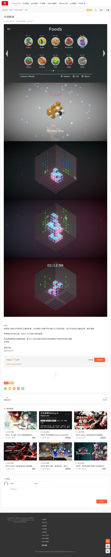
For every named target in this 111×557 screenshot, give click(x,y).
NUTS (105, 400)
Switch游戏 (15, 3)
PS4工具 (82, 3)
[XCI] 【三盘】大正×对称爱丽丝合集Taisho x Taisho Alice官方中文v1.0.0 (20, 435)
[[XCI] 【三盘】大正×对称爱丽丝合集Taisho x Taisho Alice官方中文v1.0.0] (20, 420)
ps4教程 (73, 3)
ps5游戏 (34, 3)
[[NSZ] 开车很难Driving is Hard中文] (55, 420)
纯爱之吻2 (7, 400)
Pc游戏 (42, 3)
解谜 (11, 383)
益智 (6, 383)
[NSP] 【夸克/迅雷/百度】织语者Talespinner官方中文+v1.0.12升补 (90, 466)
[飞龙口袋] (5, 3)
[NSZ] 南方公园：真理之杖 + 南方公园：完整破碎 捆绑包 (55, 466)
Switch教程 (52, 3)
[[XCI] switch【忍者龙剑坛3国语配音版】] (20, 451)
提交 (101, 501)
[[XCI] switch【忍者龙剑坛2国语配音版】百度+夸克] (90, 420)
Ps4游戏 (26, 3)
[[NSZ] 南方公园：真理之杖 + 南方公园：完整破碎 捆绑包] (55, 451)
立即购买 (100, 360)
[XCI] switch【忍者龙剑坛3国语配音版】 (19, 466)
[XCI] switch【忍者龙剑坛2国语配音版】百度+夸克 (90, 435)
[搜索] (96, 10)
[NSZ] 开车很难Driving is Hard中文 (55, 435)
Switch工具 (63, 3)
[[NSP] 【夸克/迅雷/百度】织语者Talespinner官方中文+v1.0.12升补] (90, 451)
